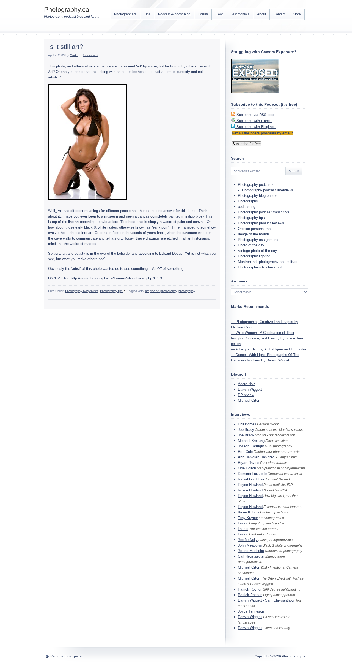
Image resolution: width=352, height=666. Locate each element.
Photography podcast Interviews (267, 190)
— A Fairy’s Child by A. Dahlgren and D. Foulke (268, 349)
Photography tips (111, 291)
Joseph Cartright (251, 446)
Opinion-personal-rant (255, 229)
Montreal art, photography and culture (267, 262)
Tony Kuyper (248, 518)
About (261, 14)
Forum (203, 14)
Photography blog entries (81, 291)
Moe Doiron (247, 468)
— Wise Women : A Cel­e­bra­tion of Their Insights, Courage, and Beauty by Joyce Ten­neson (267, 338)
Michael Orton (249, 400)
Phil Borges (247, 424)
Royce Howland (250, 485)
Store (297, 14)
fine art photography (163, 291)
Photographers (125, 14)
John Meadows (250, 545)
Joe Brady (246, 430)
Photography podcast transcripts (264, 212)
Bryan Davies (248, 463)
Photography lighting (254, 256)
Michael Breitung (251, 441)
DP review (246, 395)
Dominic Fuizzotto (252, 474)
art (147, 291)
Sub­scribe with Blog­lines (256, 127)
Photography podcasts (256, 185)
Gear (219, 14)
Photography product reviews (261, 223)
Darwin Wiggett (250, 389)
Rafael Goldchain (251, 479)
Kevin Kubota (248, 512)
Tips (147, 14)
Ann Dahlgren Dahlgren (256, 457)
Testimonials (240, 14)
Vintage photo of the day (257, 251)
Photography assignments (258, 240)
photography (186, 291)
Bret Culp (245, 452)
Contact (279, 14)
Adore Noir (246, 384)
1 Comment (90, 55)
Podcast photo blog (174, 14)
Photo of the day (251, 245)
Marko (74, 55)
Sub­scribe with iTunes (254, 121)
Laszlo (243, 523)
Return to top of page (66, 656)
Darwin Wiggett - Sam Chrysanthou (266, 600)
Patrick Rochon (250, 589)
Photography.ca (66, 9)
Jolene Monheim (251, 551)
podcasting (246, 207)
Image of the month (253, 234)
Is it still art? (65, 46)
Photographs (248, 201)
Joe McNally (248, 540)
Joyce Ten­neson (251, 611)
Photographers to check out (260, 267)
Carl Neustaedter (251, 556)
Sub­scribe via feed (255, 115)
